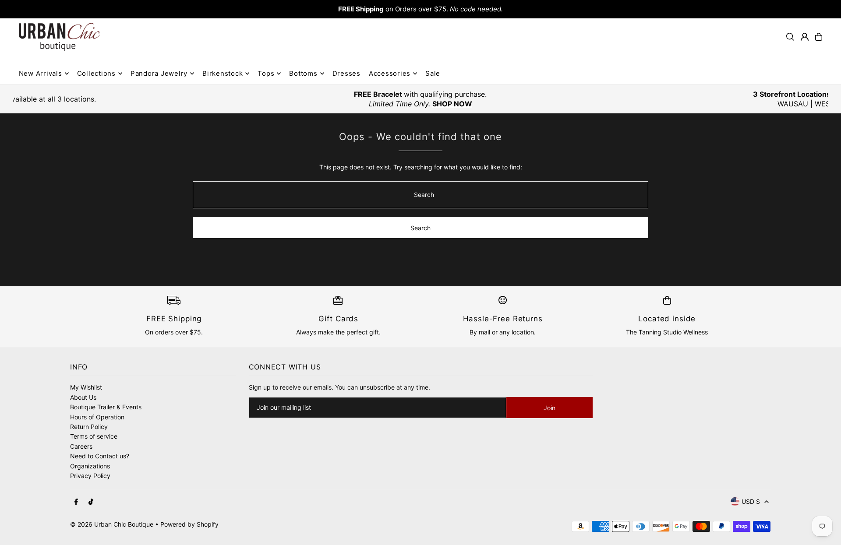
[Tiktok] (90, 502)
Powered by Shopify (189, 524)
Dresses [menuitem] (346, 73)
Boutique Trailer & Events (105, 407)
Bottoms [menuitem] (303, 73)
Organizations (90, 466)
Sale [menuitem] (432, 73)
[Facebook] (76, 502)
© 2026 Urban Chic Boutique (111, 524)
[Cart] (818, 37)
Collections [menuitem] (96, 73)
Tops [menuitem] (266, 73)
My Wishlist (86, 387)
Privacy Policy (90, 475)
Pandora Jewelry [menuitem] (159, 73)
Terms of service (93, 436)
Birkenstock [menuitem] (222, 73)
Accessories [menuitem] (389, 73)
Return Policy (89, 426)
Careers (81, 446)
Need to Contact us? (99, 456)
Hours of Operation (97, 417)
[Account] (805, 37)
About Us (83, 397)
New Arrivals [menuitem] (40, 73)
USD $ (751, 501)
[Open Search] (790, 37)
